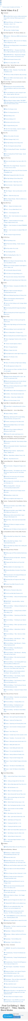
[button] (1, 1)
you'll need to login (19, 1015)
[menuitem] (1, 3)
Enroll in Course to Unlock (14, 1017)
